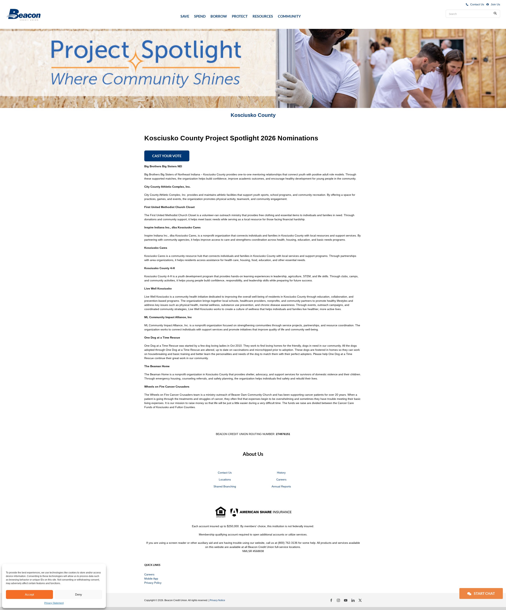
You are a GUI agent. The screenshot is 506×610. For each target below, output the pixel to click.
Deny (78, 594)
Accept (29, 594)
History (281, 472)
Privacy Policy (152, 582)
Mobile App (151, 578)
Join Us (495, 4)
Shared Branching (224, 486)
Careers (281, 479)
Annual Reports (281, 486)
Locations (225, 479)
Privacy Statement (54, 603)
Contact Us (477, 4)
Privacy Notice (217, 600)
